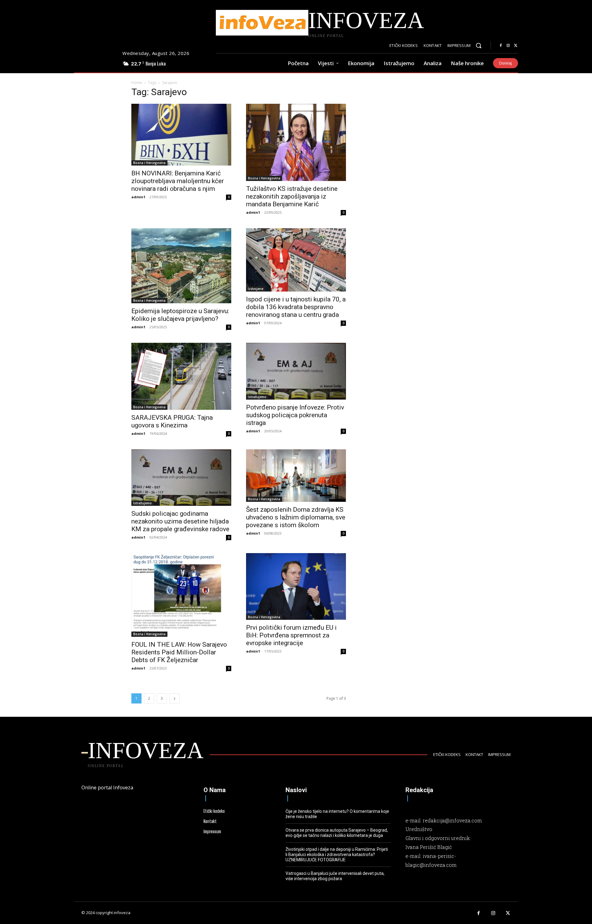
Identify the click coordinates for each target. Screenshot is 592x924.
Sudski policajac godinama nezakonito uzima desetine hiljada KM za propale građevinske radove (180, 521)
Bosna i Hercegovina (149, 163)
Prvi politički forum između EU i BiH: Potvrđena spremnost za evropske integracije (291, 635)
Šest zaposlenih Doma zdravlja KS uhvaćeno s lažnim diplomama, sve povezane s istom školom (295, 517)
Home (136, 82)
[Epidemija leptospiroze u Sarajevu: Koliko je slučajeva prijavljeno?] (181, 265)
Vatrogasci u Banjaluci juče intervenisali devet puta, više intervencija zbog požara (335, 876)
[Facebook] (500, 45)
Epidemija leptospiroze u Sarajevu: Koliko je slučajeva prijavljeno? (180, 314)
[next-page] (174, 698)
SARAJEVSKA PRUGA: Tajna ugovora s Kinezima (172, 421)
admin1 (138, 197)
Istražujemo (257, 397)
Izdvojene (255, 289)
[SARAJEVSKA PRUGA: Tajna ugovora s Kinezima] (181, 376)
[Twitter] (515, 45)
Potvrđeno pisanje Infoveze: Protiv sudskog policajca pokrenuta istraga (295, 415)
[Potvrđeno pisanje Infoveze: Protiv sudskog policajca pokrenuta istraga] (296, 371)
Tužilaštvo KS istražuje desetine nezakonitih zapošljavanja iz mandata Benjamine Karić (292, 196)
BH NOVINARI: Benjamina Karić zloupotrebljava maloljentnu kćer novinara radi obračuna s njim (177, 181)
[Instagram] (508, 45)
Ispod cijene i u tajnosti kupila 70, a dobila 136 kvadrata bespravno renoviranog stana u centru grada (296, 307)
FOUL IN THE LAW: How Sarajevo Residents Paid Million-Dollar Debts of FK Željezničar (179, 652)
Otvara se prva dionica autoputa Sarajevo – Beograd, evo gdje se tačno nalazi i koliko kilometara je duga (337, 833)
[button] (478, 45)
